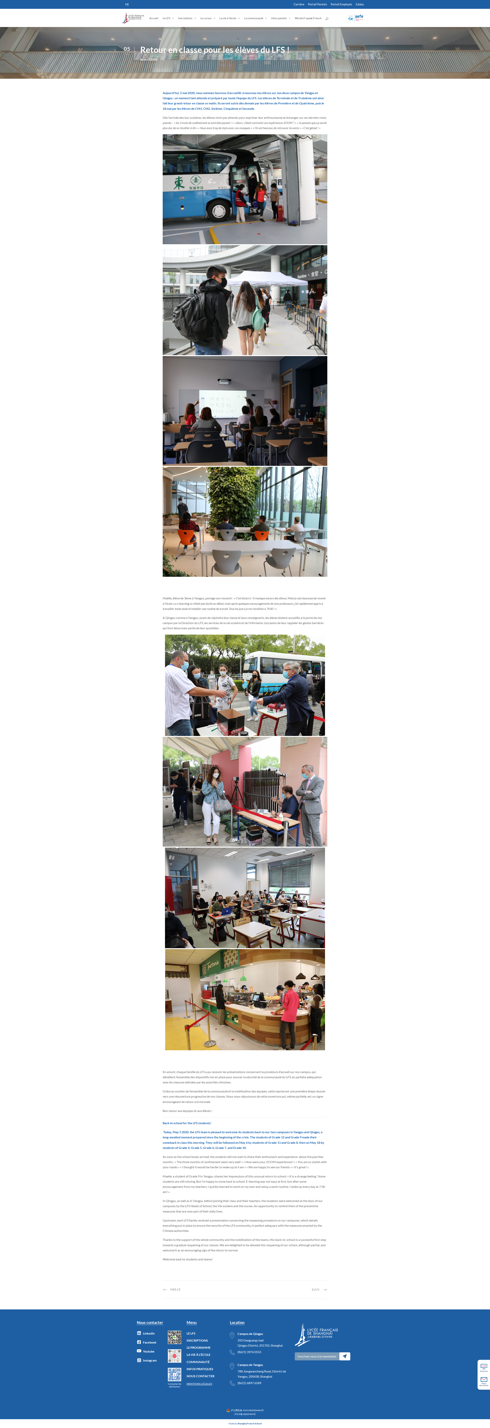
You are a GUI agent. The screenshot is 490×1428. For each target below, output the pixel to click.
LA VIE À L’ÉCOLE (198, 1354)
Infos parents (279, 18)
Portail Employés (341, 4)
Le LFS (166, 18)
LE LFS (191, 1333)
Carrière (299, 4)
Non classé (148, 59)
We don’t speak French (308, 18)
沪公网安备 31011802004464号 (247, 1410)
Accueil (153, 18)
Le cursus (206, 18)
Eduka (360, 4)
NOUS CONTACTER (200, 1376)
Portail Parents (317, 4)
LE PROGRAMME (199, 1347)
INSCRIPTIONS (197, 1340)
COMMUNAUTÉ (198, 1362)
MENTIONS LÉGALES (199, 1383)
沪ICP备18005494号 (245, 1414)
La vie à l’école (228, 18)
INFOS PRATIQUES (200, 1369)
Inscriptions (185, 18)
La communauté (253, 18)
